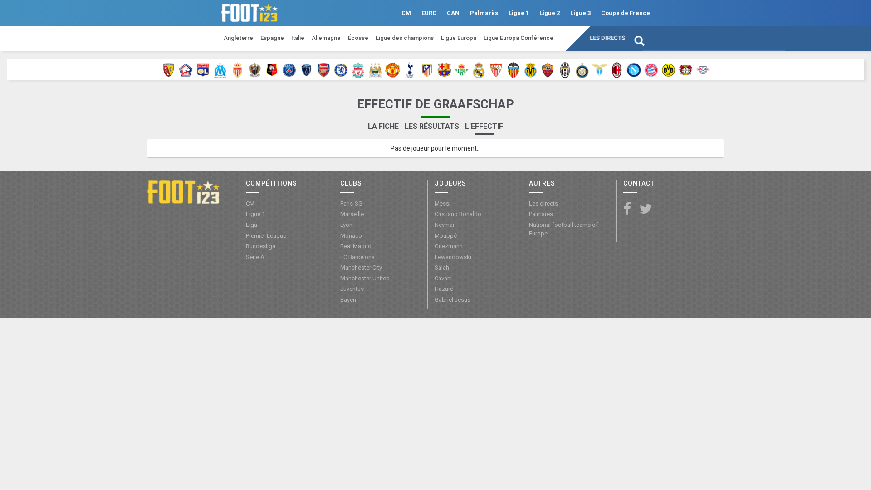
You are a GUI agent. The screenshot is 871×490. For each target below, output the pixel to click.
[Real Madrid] (479, 69)
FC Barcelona (357, 257)
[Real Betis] (462, 69)
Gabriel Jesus (452, 299)
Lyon (346, 224)
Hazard (444, 288)
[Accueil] (183, 191)
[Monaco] (237, 69)
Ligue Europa (458, 37)
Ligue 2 (549, 13)
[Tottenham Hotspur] (410, 69)
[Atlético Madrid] (427, 69)
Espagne (272, 37)
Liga (251, 224)
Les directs (607, 37)
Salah (442, 267)
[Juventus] (565, 69)
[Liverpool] (358, 69)
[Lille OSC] (186, 69)
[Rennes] (272, 69)
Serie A (255, 257)
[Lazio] (599, 69)
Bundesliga (260, 246)
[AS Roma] (548, 69)
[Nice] (255, 69)
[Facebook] (627, 209)
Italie (297, 37)
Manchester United (365, 278)
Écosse (358, 37)
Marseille (352, 214)
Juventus (352, 288)
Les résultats (432, 126)
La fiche (383, 126)
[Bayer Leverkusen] (686, 69)
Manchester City (361, 267)
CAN (453, 13)
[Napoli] (634, 69)
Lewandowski (453, 257)
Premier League (266, 235)
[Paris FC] (306, 69)
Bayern (349, 299)
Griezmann (449, 246)
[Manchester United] (393, 69)
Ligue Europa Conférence (518, 37)
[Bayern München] (651, 69)
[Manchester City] (375, 69)
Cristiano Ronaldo (458, 214)
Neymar (445, 224)
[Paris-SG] (289, 69)
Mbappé (446, 235)
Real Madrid (356, 246)
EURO (428, 13)
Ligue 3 (580, 13)
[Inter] (582, 69)
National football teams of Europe (563, 229)
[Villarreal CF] (530, 69)
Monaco (351, 235)
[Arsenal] (324, 69)
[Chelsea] (341, 69)
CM (406, 13)
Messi (442, 203)
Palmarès (484, 13)
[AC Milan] (617, 69)
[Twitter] (645, 209)
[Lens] (168, 69)
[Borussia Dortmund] (668, 69)
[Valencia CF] (513, 69)
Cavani (443, 278)
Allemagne (326, 37)
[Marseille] (220, 69)
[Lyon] (203, 69)
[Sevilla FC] (496, 69)
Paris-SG (351, 203)
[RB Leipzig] (703, 69)
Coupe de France (625, 13)
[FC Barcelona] (444, 69)
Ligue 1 (519, 13)
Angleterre (238, 37)
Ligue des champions (405, 37)
